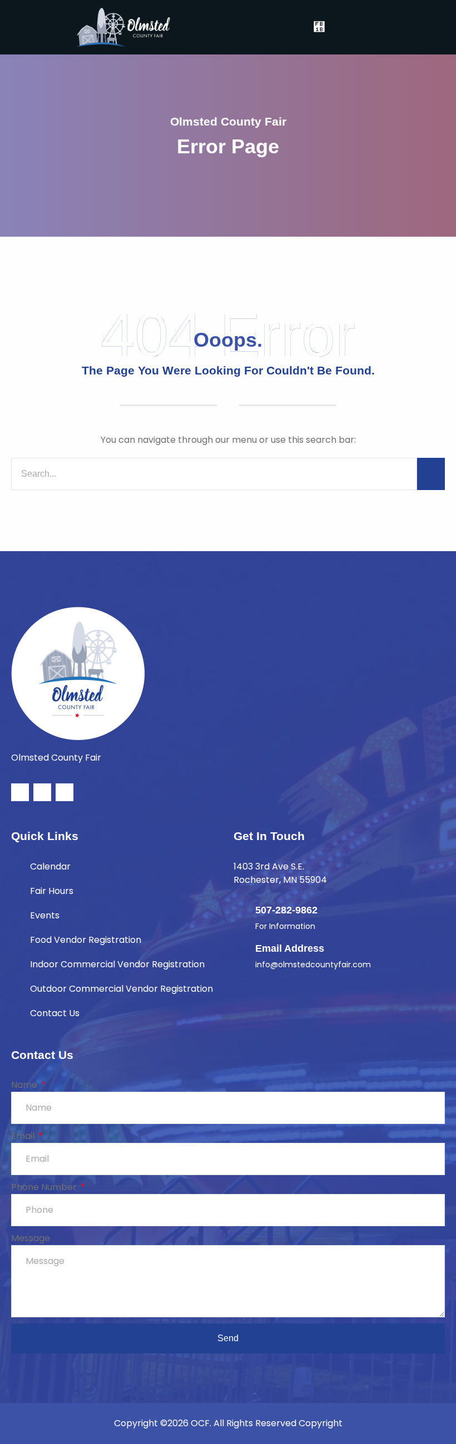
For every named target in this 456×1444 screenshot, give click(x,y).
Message (30, 1238)
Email (24, 1136)
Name (25, 1084)
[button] (319, 27)
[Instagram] (64, 792)
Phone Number (45, 1187)
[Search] (431, 474)
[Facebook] (20, 792)
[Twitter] (42, 792)
